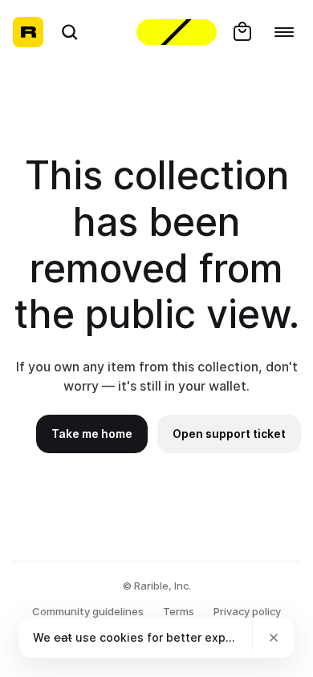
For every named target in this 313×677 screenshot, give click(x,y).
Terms (178, 611)
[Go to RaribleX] (176, 32)
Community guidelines (88, 611)
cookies (122, 637)
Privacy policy (247, 611)
